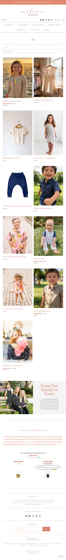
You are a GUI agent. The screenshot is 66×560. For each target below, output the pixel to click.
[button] (32, 480)
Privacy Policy (22, 545)
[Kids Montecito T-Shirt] (17, 133)
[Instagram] (46, 20)
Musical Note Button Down (43, 208)
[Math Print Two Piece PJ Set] (17, 342)
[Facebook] (43, 20)
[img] (33, 455)
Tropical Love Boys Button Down (14, 257)
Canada (32, 539)
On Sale (47, 30)
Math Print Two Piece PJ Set (13, 365)
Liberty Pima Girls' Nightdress (44, 158)
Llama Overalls (39, 259)
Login (58, 20)
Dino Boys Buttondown (42, 311)
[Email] (41, 20)
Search (6, 20)
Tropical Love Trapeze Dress (13, 309)
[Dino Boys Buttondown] (48, 288)
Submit (46, 529)
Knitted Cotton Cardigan (12, 101)
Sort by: (5, 47)
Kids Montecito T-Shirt (11, 158)
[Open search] (3, 20)
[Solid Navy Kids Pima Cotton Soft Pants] (17, 184)
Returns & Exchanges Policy (28, 543)
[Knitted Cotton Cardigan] (17, 78)
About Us (6, 543)
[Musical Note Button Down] (48, 185)
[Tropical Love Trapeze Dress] (17, 287)
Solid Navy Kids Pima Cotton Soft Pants (17, 206)
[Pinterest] (48, 20)
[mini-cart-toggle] (63, 20)
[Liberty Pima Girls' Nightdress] (48, 133)
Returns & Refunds (33, 545)
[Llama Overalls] (48, 236)
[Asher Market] (33, 12)
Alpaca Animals (23, 24)
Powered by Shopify (33, 553)
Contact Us (58, 543)
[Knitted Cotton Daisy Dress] (48, 77)
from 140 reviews (31, 457)
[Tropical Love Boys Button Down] (17, 235)
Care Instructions (42, 543)
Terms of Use (43, 545)
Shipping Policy (15, 543)
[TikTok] (51, 20)
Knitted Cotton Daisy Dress (43, 100)
